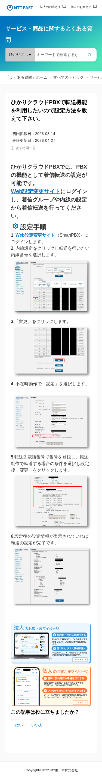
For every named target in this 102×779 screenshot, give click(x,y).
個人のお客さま (81, 6)
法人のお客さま (50, 6)
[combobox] (51, 54)
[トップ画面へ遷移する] (20, 8)
